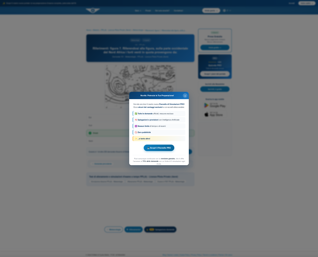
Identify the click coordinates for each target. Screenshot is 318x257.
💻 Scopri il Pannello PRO (159, 147)
